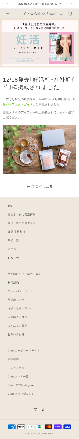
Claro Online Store (44, 434)
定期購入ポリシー (19, 317)
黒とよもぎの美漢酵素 (22, 214)
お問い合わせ (16, 334)
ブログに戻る (42, 186)
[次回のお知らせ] (72, 4)
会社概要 (13, 359)
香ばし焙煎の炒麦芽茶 (22, 223)
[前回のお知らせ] (7, 4)
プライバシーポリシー (22, 291)
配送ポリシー (16, 299)
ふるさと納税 (16, 367)
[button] (7, 13)
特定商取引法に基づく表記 (24, 273)
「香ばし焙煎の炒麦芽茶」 (21, 99)
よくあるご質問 (17, 325)
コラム (12, 248)
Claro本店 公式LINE (20, 393)
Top (10, 205)
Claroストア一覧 (18, 376)
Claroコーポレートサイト (24, 350)
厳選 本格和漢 (16, 231)
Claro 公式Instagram (21, 385)
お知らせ (13, 257)
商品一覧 (13, 240)
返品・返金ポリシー (20, 308)
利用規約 (13, 282)
